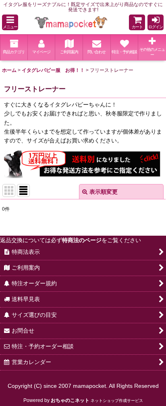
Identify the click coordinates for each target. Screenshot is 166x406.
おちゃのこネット (70, 400)
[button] (10, 22)
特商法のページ (82, 240)
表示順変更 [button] (103, 191)
